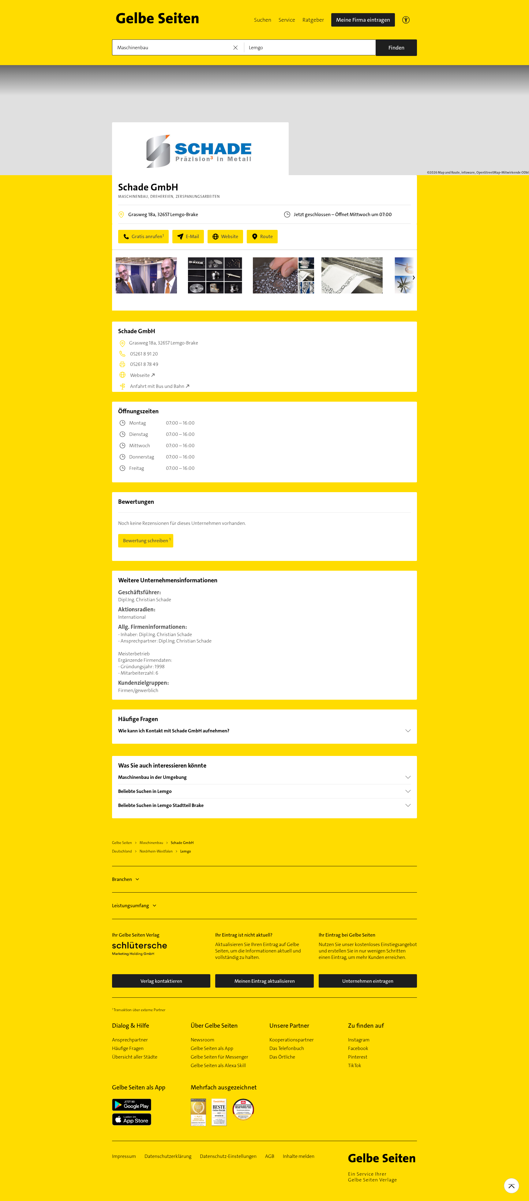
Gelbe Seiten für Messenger (219, 1057)
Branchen (122, 879)
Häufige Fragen (128, 1048)
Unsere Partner (289, 1026)
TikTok (354, 1066)
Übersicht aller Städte (134, 1057)
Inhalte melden (298, 1156)
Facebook (358, 1048)
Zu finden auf (366, 1026)
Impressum (124, 1156)
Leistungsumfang (130, 905)
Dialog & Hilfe (130, 1026)
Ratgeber (313, 20)
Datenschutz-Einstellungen (228, 1156)
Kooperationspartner (291, 1040)
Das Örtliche (282, 1057)
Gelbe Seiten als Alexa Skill (218, 1066)
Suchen (262, 20)
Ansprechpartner (130, 1040)
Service (287, 20)
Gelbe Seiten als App (212, 1048)
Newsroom (202, 1040)
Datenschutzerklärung (167, 1156)
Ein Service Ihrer (372, 1177)
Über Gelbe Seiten (214, 1026)
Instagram (359, 1040)
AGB (269, 1156)
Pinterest (357, 1057)
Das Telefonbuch (286, 1048)
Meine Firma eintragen (363, 20)
